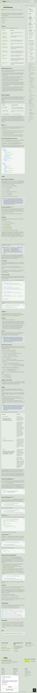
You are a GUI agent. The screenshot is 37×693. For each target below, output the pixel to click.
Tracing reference (14, 196)
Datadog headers (8, 227)
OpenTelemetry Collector (15, 141)
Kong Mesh (14, 672)
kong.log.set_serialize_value (6, 566)
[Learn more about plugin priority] (31, 37)
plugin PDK (7, 381)
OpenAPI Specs (15, 674)
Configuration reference (14, 9)
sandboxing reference (7, 597)
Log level (3, 331)
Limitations (3, 585)
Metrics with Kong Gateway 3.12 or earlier (9, 138)
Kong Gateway (15, 669)
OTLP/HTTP (18, 262)
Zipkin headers (11, 223)
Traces (3, 21)
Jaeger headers (7, 224)
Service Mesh (3, 673)
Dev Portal (2, 674)
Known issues (4, 620)
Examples (6, 9)
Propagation (3, 217)
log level (13, 332)
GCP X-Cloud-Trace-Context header (12, 230)
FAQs (2, 630)
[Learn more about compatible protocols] (34, 30)
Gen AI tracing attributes (7, 207)
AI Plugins (26, 669)
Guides (9, 9)
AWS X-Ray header (9, 228)
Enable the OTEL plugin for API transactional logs (4, 37)
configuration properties (16, 587)
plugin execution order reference (9, 581)
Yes (2, 645)
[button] (23, 148)
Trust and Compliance (23, 691)
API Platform (3, 669)
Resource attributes (5, 95)
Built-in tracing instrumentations (7, 179)
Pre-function (11, 565)
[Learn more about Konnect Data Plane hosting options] (34, 23)
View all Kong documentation (5, 650)
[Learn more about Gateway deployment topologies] (34, 17)
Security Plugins (27, 673)
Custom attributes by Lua (7, 497)
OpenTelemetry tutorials (32, 60)
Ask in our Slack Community (31, 644)
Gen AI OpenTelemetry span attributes (32, 57)
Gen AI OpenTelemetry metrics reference (32, 53)
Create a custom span (5, 274)
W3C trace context (7, 221)
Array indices (5, 515)
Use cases (3, 26)
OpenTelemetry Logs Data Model (16, 346)
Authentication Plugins (28, 672)
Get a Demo (33, 661)
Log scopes (3, 318)
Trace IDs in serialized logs (7, 478)
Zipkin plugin (32, 47)
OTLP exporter (4, 260)
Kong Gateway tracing (32, 45)
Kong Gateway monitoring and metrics (32, 49)
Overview (2, 9)
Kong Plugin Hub (6, 5)
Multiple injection (4, 58)
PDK (21, 598)
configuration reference (10, 244)
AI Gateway (3, 672)
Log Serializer (6, 481)
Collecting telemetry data (6, 68)
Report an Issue (3, 648)
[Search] (31, 1)
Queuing (3, 387)
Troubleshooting (4, 603)
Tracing (3, 176)
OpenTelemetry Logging (12, 313)
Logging (3, 22)
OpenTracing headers (7, 225)
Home (2, 5)
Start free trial (27, 661)
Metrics (3, 19)
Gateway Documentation (32, 11)
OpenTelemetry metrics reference (18, 130)
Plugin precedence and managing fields (8, 555)
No (5, 645)
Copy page (16, 7)
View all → (26, 676)
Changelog (20, 9)
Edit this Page (9, 648)
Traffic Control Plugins (28, 674)
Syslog (14, 561)
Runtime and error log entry (6, 344)
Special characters (6, 534)
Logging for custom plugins (6, 379)
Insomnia (14, 673)
